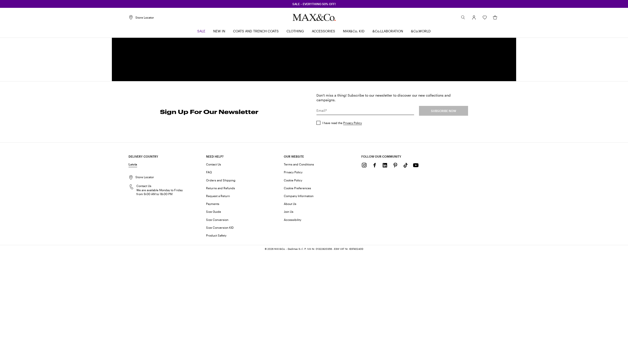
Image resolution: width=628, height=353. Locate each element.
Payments (212, 203)
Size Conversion (217, 219)
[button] (473, 17)
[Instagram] (364, 165)
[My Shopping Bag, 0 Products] (495, 17)
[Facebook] (375, 165)
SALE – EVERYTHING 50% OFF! (314, 4)
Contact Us (213, 164)
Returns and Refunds (220, 188)
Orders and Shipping (221, 180)
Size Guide (213, 211)
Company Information (299, 196)
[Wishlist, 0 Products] (484, 17)
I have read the (342, 123)
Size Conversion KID (220, 227)
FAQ (209, 172)
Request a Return (218, 196)
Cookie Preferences (297, 188)
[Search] (463, 17)
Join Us (288, 211)
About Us (290, 203)
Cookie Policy (293, 180)
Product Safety (216, 235)
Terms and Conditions (299, 164)
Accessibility (292, 219)
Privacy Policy (352, 123)
